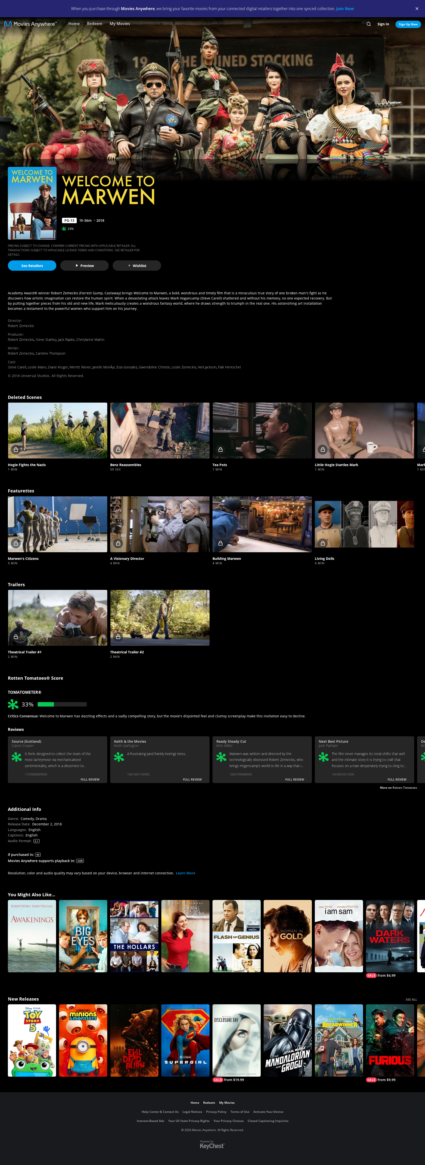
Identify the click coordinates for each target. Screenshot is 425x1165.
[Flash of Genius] (236, 936)
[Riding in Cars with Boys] (185, 936)
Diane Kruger (58, 367)
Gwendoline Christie (154, 367)
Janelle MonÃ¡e (103, 367)
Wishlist (139, 265)
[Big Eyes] (83, 936)
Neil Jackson (207, 367)
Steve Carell (17, 367)
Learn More (185, 873)
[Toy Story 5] (32, 1040)
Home (74, 23)
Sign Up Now (408, 24)
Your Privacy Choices (228, 1121)
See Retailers (32, 265)
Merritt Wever (80, 367)
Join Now (345, 8)
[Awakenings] (32, 936)
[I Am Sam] (339, 936)
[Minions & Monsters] (83, 1040)
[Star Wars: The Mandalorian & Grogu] (288, 1040)
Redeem (94, 23)
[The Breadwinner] (339, 1040)
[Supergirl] (185, 1040)
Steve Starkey (46, 339)
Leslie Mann (37, 367)
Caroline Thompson (50, 353)
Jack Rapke (66, 339)
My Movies (120, 23)
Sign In (383, 24)
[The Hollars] (134, 936)
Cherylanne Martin (90, 339)
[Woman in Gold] (288, 936)
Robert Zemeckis (21, 325)
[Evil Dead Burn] (134, 1040)
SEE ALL (411, 999)
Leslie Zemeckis (184, 367)
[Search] (368, 24)
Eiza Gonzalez (127, 367)
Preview (87, 265)
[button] (57, 430)
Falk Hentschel (229, 367)
